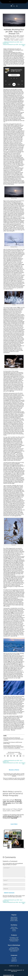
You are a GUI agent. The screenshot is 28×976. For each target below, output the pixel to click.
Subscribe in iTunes (8, 738)
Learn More (14, 824)
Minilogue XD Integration (14, 939)
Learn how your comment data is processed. (14, 896)
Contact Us (14, 958)
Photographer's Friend (14, 937)
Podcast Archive (14, 918)
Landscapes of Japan (14, 928)
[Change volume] (22, 84)
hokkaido (12, 38)
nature (18, 38)
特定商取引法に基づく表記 (14, 965)
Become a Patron (14, 770)
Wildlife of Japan (14, 927)
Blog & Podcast (14, 917)
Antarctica (14, 930)
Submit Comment (9, 892)
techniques (7, 40)
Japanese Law (14, 961)
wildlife (16, 40)
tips (12, 40)
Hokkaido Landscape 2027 (14, 949)
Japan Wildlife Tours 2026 (14, 948)
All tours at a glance (14, 947)
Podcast (22, 35)
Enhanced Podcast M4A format (12, 746)
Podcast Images (14, 919)
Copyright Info (14, 960)
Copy (20, 753)
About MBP (14, 957)
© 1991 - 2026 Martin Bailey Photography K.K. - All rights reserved (14, 971)
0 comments (20, 37)
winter (21, 40)
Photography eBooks (14, 940)
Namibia (14, 929)
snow (22, 38)
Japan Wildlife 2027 (14, 951)
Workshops (13, 37)
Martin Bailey (8, 35)
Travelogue (7, 37)
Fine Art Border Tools (14, 938)
